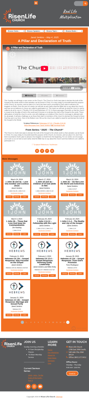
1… (27, 322)
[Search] (85, 3)
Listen (45, 95)
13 (64, 322)
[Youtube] (40, 386)
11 (57, 322)
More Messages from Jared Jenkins (37, 125)
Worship (30, 95)
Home (50, 350)
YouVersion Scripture (17, 193)
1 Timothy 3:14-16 (59, 123)
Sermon (61, 95)
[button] (36, 3)
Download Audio (59, 125)
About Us (51, 355)
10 (53, 322)
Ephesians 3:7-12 (46, 123)
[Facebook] (28, 386)
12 (60, 322)
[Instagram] (34, 386)
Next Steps (52, 358)
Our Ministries (53, 352)
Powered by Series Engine (79, 328)
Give (49, 363)
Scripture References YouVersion (45, 144)
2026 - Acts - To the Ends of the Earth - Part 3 (35, 377)
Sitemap (59, 396)
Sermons (51, 360)
